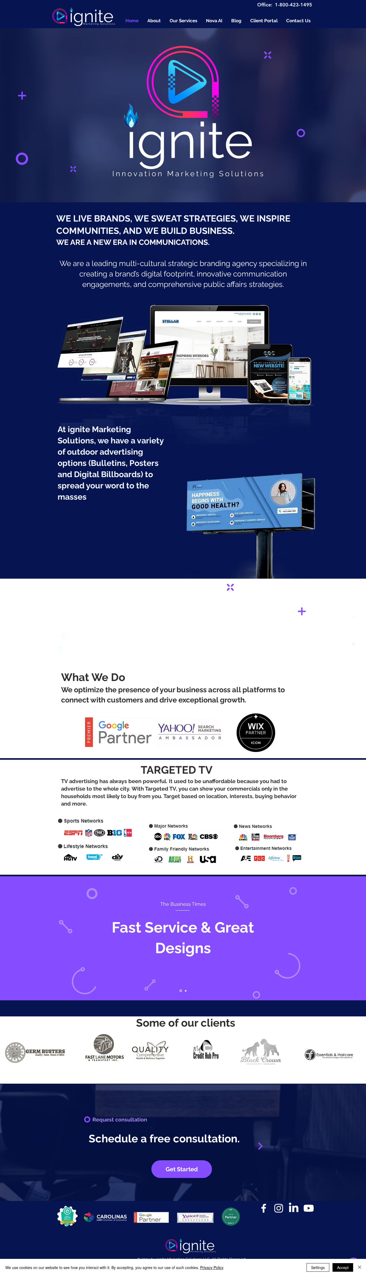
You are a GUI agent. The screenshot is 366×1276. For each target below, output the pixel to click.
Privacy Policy (211, 1267)
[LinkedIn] (294, 1208)
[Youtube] (309, 1208)
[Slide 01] (181, 991)
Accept (343, 1267)
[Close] (359, 1267)
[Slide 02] (185, 990)
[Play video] (127, 621)
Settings (318, 1267)
